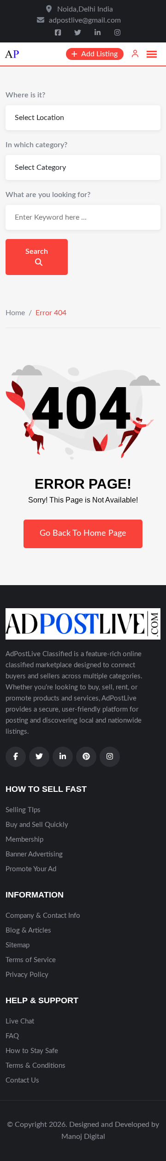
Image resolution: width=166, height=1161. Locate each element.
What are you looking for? (48, 194)
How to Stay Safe (32, 1050)
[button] (151, 54)
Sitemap (18, 945)
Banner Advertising (34, 854)
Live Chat (20, 1021)
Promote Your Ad (31, 869)
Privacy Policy (27, 974)
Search (36, 251)
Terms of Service (31, 960)
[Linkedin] (98, 33)
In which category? (36, 145)
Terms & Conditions (35, 1065)
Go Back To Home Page (83, 533)
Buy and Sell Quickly (37, 824)
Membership (24, 839)
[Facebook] (59, 33)
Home (15, 313)
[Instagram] (117, 33)
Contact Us (22, 1080)
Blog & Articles (28, 930)
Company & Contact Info (43, 915)
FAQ (12, 1036)
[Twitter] (78, 33)
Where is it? (25, 95)
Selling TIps (23, 810)
